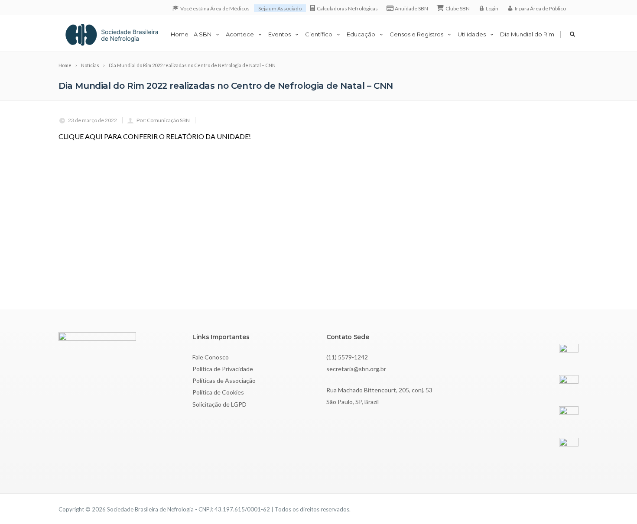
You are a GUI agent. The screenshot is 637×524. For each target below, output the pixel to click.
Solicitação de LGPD (219, 404)
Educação (361, 34)
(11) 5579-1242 (347, 357)
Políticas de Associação (224, 380)
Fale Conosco (210, 357)
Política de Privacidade (222, 368)
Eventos (279, 34)
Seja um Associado (280, 8)
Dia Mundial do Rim (527, 34)
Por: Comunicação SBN (163, 120)
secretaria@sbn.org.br (356, 368)
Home (179, 34)
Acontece (240, 34)
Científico (318, 34)
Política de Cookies (218, 392)
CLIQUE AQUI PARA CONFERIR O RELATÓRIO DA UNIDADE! (154, 136)
